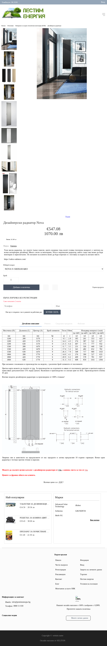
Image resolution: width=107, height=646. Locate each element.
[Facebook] (4, 621)
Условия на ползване (89, 584)
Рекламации (60, 574)
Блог (57, 584)
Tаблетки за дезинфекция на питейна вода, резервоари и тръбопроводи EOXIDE (35, 504)
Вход (103, 2)
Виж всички (94, 520)
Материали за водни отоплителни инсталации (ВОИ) (30, 25)
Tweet (67, 217)
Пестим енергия (86, 579)
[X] (8, 621)
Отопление (10, 25)
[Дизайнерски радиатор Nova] (62, 98)
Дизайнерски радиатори (54, 25)
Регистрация (60, 570)
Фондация (84, 560)
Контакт (58, 579)
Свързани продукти (64, 324)
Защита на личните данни (91, 570)
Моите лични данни (79, 618)
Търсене (83, 574)
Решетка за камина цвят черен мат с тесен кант (35, 518)
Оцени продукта (98, 287)
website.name (58, 636)
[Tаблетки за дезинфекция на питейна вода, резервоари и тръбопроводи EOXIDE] (10, 506)
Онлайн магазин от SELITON (52, 641)
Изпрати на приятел (55, 287)
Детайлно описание (30, 324)
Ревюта (47, 324)
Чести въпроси (61, 565)
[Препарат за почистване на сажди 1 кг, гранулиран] (9, 540)
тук (33, 368)
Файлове (81, 324)
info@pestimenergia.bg (21, 602)
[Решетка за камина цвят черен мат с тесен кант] (10, 523)
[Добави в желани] (46, 287)
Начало (3, 25)
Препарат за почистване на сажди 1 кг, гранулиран (35, 532)
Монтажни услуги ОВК (65, 589)
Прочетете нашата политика (78, 609)
